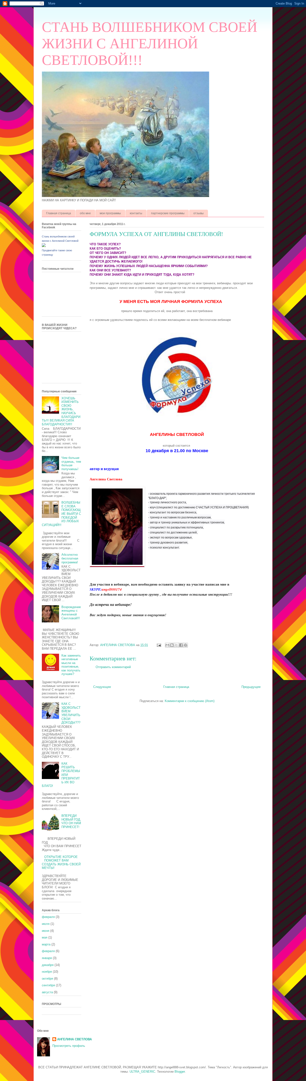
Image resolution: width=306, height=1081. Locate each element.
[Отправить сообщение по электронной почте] (158, 645)
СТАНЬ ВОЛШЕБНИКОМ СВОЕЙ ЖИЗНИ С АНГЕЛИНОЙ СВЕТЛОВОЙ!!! (149, 43)
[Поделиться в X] (176, 645)
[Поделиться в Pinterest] (185, 645)
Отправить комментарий (113, 667)
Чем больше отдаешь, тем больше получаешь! (71, 463)
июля (45, 924)
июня (45, 931)
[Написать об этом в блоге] (171, 645)
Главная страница (58, 213)
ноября (47, 971)
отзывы (198, 213)
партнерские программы (168, 213)
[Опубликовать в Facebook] (181, 645)
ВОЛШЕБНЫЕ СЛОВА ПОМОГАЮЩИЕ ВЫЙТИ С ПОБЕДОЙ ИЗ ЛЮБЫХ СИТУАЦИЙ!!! (61, 514)
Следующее (102, 687)
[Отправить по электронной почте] (167, 645)
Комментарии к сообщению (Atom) (189, 701)
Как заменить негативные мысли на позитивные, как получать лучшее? (71, 665)
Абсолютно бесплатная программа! (69, 558)
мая (44, 937)
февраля (48, 917)
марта (46, 944)
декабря (48, 965)
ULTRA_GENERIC (142, 1071)
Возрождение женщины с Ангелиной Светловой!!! (71, 612)
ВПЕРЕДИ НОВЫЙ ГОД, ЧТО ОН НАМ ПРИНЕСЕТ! (71, 821)
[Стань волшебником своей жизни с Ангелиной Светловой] (44, 246)
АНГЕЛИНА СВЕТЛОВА (74, 1039)
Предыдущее (251, 687)
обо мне (85, 213)
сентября (48, 985)
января (47, 958)
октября (47, 978)
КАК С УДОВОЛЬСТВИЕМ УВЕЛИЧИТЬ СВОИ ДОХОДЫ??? (71, 713)
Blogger (180, 1071)
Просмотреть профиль (68, 1046)
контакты (136, 213)
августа (47, 992)
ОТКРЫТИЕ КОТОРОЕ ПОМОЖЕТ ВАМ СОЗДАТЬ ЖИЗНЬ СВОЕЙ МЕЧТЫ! (61, 862)
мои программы (110, 213)
